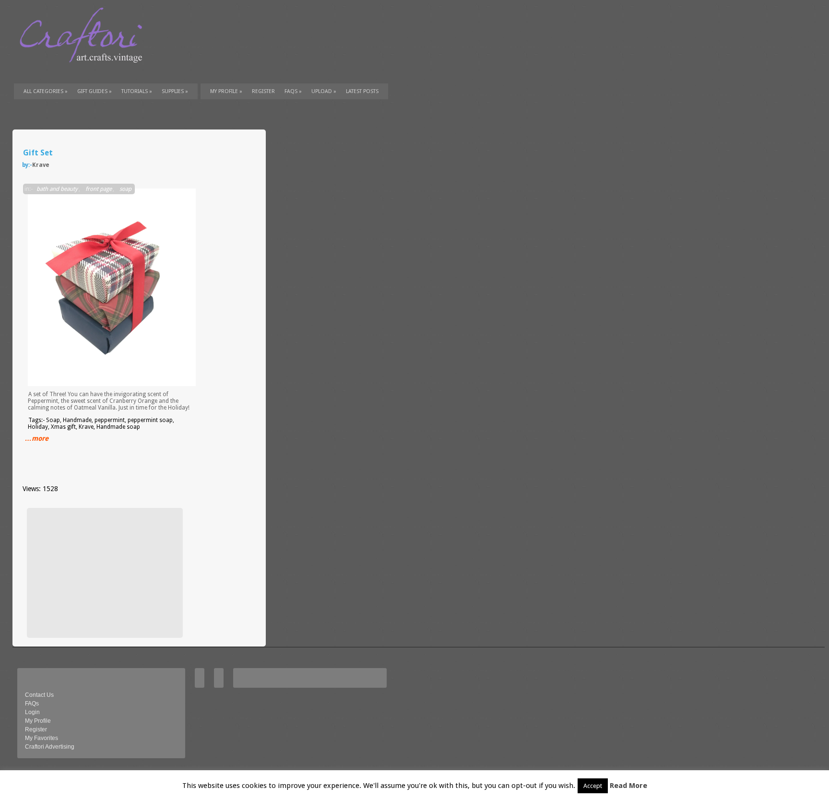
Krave (40, 165)
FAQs (293, 91)
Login (32, 712)
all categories (46, 91)
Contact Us (39, 695)
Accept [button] (592, 785)
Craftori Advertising (49, 746)
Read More (628, 785)
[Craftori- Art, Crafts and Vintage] (84, 71)
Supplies (175, 91)
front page (98, 189)
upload (323, 91)
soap (125, 189)
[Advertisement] (104, 573)
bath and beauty (57, 189)
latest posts (362, 91)
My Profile (226, 91)
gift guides (94, 91)
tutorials (136, 91)
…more (36, 438)
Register (36, 729)
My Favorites (41, 738)
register (263, 91)
